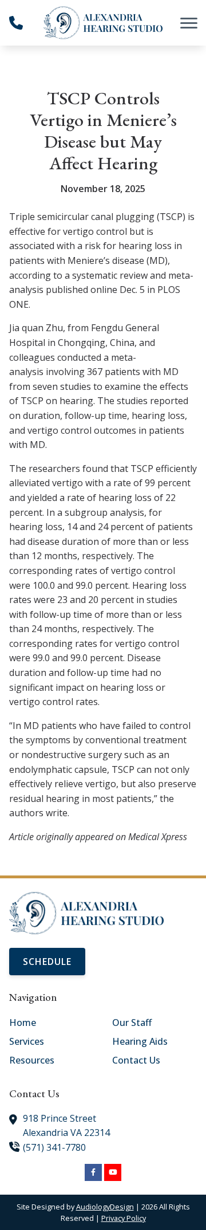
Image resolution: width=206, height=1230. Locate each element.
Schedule (47, 961)
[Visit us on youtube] (112, 1172)
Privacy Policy (123, 1218)
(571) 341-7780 (54, 1147)
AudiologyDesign (105, 1207)
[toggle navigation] (189, 23)
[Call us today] (16, 23)
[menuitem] (51, 1023)
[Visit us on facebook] (93, 1172)
